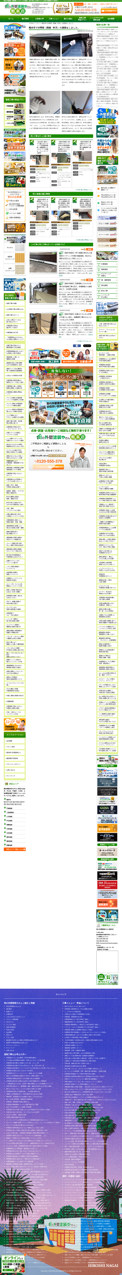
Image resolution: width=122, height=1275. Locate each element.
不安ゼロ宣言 (10, 1029)
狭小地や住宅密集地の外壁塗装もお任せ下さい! (14, 556)
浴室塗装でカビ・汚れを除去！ (12, 614)
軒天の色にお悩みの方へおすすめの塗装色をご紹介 (15, 503)
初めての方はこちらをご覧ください (75, 1006)
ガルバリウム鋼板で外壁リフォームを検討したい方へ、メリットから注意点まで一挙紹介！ (33, 1122)
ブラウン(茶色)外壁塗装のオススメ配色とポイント (107, 709)
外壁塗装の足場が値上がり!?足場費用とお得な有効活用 (81, 1170)
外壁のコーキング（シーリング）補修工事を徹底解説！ (81, 1079)
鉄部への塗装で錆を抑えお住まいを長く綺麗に (14, 591)
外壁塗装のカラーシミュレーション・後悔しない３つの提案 (24, 1073)
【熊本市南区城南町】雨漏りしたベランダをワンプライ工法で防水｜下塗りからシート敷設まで (107, 32)
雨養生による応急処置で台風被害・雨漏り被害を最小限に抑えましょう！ (28, 1226)
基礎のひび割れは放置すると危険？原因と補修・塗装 (22, 1229)
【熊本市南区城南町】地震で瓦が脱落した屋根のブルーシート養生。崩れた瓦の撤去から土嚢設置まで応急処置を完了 (107, 93)
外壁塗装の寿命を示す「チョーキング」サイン (14, 428)
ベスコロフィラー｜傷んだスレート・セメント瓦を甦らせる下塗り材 (85, 1190)
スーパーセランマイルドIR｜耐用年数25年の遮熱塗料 (81, 1187)
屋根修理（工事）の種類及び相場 (12, 358)
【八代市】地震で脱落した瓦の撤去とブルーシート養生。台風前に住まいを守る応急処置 (107, 71)
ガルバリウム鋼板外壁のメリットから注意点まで (107, 453)
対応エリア (9, 1035)
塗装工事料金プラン (82, 19)
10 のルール (10, 1022)
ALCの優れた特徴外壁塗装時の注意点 (12, 689)
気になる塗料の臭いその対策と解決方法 (105, 424)
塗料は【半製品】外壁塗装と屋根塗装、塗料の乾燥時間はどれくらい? (27, 1172)
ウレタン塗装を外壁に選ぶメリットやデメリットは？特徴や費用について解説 (88, 1226)
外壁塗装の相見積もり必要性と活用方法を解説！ (107, 383)
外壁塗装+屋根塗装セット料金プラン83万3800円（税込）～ (83, 1024)
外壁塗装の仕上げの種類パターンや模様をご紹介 (107, 726)
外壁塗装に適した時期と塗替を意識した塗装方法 (14, 387)
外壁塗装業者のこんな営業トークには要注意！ (107, 528)
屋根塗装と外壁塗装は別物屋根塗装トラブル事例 (15, 468)
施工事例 (25, 19)
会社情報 (9, 1032)
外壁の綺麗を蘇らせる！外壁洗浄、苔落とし (107, 604)
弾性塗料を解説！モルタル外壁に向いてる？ (107, 720)
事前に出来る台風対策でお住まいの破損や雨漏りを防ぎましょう (25, 1223)
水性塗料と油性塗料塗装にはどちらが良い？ (107, 563)
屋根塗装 (15, 111)
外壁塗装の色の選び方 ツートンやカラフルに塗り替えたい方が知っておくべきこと (31, 1068)
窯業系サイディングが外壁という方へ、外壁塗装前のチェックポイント (86, 1260)
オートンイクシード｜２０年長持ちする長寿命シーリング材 (83, 1218)
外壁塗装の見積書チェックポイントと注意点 (107, 395)
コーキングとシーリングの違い (15, 684)
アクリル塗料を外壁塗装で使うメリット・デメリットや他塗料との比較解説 (87, 1223)
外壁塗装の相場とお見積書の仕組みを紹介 (107, 389)
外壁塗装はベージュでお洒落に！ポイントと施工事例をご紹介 (25, 1249)
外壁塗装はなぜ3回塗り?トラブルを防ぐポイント (14, 480)
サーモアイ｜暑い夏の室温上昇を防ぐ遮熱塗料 (79, 1185)
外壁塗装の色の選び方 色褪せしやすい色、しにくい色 (22, 1063)
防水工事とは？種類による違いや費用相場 (15, 643)
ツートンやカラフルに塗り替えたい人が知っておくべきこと (109, 210)
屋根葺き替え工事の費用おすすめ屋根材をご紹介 (14, 364)
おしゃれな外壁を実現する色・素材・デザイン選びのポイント (25, 1236)
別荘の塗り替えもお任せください (107, 336)
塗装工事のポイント (12, 315)
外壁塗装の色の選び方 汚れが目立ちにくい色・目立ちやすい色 (25, 1065)
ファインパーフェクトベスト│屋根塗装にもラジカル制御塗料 (83, 1182)
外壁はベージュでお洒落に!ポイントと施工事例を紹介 (108, 703)
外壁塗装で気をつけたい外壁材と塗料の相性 (14, 707)
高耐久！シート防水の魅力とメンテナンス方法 (14, 660)
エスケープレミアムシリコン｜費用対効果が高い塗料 (81, 1195)
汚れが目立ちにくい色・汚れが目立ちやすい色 (109, 196)
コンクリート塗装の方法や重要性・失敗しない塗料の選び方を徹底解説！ (87, 1144)
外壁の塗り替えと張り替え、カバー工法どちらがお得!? (22, 1112)
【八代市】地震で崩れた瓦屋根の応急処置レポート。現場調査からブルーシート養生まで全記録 (107, 85)
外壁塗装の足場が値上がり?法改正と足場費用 (108, 517)
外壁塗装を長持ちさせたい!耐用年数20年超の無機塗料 (108, 493)
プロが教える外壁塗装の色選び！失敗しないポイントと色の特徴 (25, 1060)
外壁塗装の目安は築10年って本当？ (12, 326)
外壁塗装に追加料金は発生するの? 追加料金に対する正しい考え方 (84, 1076)
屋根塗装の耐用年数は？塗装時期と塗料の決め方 (107, 668)
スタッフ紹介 (10, 747)
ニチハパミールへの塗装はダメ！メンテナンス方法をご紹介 (24, 1218)
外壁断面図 (10, 701)
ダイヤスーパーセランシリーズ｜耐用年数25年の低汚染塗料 (83, 1192)
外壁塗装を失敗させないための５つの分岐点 (19, 1070)
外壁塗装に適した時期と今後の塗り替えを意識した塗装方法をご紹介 (27, 1130)
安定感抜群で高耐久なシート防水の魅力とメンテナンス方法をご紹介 (27, 1208)
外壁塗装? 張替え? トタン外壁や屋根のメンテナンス (80, 1084)
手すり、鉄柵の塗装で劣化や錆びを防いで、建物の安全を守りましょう (86, 1133)
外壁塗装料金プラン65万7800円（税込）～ (78, 1019)
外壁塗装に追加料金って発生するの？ (105, 377)
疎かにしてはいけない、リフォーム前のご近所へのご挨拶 (23, 1089)
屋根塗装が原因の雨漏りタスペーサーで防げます (14, 550)
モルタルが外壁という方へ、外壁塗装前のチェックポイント (83, 1257)
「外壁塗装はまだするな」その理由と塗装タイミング (15, 338)
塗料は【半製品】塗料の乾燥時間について (14, 678)
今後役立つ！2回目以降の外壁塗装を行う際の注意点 (80, 1061)
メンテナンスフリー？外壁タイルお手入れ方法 (107, 569)
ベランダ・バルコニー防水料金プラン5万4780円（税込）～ (82, 1027)
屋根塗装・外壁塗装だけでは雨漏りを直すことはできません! (24, 1096)
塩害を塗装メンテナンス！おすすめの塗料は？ (15, 672)
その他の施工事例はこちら (83, 190)
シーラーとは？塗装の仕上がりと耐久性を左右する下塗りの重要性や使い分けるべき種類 (91, 1249)
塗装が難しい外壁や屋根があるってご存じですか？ (107, 540)
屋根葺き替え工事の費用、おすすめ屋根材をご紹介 (80, 1053)
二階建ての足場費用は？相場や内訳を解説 (107, 523)
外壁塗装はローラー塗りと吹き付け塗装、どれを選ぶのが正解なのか (27, 1174)
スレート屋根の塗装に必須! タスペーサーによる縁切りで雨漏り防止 (26, 1166)
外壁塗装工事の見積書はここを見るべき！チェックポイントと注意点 (85, 1032)
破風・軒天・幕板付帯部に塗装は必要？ (13, 486)
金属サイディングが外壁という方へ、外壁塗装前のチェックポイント (85, 1262)
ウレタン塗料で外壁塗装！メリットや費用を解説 (15, 404)
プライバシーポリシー (13, 764)
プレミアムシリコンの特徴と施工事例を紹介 (106, 732)
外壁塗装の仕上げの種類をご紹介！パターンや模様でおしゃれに (25, 1262)
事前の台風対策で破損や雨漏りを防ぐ (105, 645)
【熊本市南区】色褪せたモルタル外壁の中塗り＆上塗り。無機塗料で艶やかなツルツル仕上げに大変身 (75, 317)
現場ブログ (9, 1011)
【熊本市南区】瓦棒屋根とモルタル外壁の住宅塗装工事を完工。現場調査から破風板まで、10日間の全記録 (75, 286)
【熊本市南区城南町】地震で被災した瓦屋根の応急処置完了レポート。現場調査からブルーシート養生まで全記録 (107, 56)
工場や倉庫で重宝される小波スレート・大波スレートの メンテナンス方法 (28, 1192)
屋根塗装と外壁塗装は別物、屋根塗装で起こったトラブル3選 (24, 1164)
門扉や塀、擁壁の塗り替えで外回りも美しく (78, 1063)
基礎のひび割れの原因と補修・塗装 (104, 656)
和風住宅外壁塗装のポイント (105, 575)
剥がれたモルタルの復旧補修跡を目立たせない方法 (15, 445)
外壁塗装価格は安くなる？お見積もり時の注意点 (15, 352)
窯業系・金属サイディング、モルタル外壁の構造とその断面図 (25, 1185)
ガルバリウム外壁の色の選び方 (105, 459)
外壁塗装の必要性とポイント (73, 1045)
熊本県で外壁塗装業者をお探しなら (17, 1042)
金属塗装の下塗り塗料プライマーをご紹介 (106, 482)
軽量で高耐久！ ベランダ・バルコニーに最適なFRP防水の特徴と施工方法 (28, 1203)
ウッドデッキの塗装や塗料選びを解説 (13, 608)
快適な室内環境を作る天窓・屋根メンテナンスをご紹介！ (82, 1112)
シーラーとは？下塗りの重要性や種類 (106, 488)
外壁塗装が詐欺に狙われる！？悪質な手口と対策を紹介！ (23, 1159)
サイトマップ (10, 776)
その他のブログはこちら (84, 341)
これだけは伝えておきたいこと (15, 1017)
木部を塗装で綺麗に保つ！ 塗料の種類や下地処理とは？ (23, 1216)
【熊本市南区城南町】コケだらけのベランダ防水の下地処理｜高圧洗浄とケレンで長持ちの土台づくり (107, 39)
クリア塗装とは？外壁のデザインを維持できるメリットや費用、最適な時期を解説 (89, 1229)
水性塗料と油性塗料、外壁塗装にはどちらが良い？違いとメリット (85, 1244)
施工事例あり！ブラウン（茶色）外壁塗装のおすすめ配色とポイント (27, 1252)
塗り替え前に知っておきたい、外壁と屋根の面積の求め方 (23, 1182)
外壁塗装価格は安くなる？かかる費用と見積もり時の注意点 (83, 1035)
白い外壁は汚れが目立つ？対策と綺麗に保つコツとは (107, 697)
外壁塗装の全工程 (12, 332)
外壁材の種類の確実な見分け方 (104, 441)
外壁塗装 (15, 106)
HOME (31, 23)
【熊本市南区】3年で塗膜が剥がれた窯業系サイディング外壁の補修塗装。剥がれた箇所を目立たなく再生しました (75, 255)
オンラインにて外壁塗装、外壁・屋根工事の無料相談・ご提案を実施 (85, 1071)
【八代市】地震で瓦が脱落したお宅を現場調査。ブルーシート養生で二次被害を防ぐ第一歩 (107, 78)
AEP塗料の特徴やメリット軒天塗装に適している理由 (107, 750)
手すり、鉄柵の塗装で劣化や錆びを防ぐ (13, 602)
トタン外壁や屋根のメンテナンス (12, 567)
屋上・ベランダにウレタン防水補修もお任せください (15, 654)
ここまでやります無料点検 (97, 19)
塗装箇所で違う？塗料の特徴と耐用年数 (106, 470)
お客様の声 (39, 19)
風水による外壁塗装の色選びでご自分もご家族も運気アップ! (24, 1076)
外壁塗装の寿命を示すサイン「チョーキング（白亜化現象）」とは (26, 1135)
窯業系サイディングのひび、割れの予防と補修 (107, 546)
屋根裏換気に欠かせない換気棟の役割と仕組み (14, 666)
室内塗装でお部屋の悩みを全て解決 (75, 1066)
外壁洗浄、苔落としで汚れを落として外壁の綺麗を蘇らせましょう (85, 1149)
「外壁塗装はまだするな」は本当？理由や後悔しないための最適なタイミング (29, 1083)
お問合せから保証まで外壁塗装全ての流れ (77, 1014)
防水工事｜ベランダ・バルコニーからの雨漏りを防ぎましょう (83, 1068)
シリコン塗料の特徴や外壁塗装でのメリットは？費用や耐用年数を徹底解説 (87, 1221)
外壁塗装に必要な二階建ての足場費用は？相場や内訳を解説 (83, 1172)
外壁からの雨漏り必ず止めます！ (75, 1042)
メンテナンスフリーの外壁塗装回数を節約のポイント (107, 447)
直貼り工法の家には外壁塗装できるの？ (105, 552)
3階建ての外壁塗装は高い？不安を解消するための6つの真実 (24, 1094)
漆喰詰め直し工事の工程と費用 (105, 581)
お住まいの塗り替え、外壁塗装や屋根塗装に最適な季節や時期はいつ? (27, 1133)
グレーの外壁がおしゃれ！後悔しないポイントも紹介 (107, 685)
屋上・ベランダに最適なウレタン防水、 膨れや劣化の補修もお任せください (29, 1205)
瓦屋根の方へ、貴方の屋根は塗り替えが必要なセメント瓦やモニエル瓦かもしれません (91, 1100)
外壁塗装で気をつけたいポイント (14, 474)
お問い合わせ (10, 770)
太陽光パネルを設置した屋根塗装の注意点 (107, 616)
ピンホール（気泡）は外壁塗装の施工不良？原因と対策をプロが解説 (27, 1146)
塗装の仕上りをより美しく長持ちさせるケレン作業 (15, 457)
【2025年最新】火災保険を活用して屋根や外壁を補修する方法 (83, 1040)
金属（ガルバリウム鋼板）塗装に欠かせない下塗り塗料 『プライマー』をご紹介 (89, 1255)
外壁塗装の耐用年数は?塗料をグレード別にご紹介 (15, 381)
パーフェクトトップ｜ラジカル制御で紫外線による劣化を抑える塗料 (85, 1179)
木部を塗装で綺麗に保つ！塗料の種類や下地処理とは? (108, 621)
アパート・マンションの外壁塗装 (75, 1162)
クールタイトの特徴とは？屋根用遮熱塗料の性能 (107, 738)
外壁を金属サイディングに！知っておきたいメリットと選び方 (83, 1081)
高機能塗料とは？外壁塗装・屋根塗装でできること (15, 462)
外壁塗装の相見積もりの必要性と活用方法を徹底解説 (22, 1156)
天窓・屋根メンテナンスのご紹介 (13, 509)
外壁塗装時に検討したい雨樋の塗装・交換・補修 (14, 521)
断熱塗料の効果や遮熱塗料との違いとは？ (107, 633)
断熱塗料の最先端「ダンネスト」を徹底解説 (107, 639)
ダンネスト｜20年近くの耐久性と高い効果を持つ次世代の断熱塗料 (85, 1210)
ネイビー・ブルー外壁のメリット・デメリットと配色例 (23, 1239)
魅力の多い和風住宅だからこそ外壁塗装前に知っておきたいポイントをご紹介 (88, 1092)
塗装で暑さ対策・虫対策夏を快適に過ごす (14, 422)
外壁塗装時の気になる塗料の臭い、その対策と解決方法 (23, 1091)
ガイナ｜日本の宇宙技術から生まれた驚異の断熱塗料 (81, 1213)
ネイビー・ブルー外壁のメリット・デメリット (107, 680)
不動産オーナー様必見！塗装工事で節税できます (107, 505)
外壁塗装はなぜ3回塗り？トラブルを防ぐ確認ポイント (22, 1153)
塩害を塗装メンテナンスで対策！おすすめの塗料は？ (22, 1213)
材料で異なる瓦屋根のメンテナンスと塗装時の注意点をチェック (84, 1097)
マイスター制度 (11, 1024)
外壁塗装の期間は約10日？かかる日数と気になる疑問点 (23, 1078)
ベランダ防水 (15, 123)
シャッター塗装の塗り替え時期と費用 (12, 620)
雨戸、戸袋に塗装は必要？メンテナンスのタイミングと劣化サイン (85, 1146)
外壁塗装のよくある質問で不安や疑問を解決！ (107, 360)
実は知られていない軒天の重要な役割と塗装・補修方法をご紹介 (84, 1107)
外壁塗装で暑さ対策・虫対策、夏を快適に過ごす (79, 1167)
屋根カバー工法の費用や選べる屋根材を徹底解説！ (80, 1055)
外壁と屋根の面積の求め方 (15, 695)
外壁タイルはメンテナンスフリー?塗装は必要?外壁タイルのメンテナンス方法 (88, 1089)
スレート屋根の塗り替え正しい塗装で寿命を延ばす (15, 544)
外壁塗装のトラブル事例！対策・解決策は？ (107, 662)
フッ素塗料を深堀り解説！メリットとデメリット (107, 715)
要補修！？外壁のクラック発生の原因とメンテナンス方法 (23, 1138)
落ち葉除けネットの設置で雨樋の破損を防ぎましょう (81, 1123)
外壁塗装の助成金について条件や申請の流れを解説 (80, 1074)
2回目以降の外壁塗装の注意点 (104, 464)
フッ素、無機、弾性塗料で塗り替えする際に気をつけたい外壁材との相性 (28, 1190)
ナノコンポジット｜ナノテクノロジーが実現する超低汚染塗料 (83, 1203)
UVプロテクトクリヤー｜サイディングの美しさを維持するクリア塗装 (85, 1208)
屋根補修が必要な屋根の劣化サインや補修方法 (14, 538)
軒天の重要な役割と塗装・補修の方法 (12, 497)
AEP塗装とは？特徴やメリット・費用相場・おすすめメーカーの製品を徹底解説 (89, 1231)
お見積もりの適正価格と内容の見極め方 (107, 400)
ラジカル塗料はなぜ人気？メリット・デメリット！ (107, 744)
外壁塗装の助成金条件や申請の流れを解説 (107, 365)
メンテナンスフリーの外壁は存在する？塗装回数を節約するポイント (27, 1120)
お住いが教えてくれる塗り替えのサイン (13, 321)
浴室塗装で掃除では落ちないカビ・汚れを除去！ (79, 1138)
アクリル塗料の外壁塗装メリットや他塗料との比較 (15, 399)
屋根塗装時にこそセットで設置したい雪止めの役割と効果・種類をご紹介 (87, 1120)
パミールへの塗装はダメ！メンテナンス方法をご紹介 (107, 627)
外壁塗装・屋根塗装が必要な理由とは (17, 1102)
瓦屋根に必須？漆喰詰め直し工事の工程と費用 (79, 1094)
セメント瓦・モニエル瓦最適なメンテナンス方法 (14, 585)
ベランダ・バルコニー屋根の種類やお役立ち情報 (15, 637)
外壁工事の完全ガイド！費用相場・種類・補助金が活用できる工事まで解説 (29, 1086)
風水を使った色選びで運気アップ (108, 189)
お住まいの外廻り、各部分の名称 (16, 1114)
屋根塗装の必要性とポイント (73, 1048)
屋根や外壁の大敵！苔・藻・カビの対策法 (106, 610)
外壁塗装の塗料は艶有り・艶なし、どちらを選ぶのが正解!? (82, 1242)
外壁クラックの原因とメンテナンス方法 (13, 433)
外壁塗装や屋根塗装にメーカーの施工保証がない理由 (107, 499)
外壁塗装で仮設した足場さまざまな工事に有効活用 (107, 511)
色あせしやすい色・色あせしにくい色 (107, 203)
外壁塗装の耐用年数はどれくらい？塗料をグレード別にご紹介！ (25, 1127)
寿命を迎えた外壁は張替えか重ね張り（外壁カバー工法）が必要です (85, 1058)
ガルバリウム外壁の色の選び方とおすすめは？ (20, 1125)
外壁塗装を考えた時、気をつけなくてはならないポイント (23, 1151)
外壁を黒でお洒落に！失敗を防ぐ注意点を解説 (107, 691)
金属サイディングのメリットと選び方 (12, 561)
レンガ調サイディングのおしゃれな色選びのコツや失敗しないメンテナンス (29, 1140)
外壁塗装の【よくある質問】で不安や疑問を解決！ (21, 1057)
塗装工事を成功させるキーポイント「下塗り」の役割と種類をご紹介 (85, 1252)
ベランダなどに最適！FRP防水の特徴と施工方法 (15, 649)
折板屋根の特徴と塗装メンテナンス (12, 573)
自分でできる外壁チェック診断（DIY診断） (19, 1107)
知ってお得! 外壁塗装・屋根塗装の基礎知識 (19, 1099)
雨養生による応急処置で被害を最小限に (107, 651)
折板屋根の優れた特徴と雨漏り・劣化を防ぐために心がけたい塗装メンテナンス (89, 1087)
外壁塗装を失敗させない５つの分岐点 (107, 371)
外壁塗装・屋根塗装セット (15, 117)
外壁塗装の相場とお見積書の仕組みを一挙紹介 (79, 1029)
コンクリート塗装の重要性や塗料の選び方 (13, 625)
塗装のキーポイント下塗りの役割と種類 (105, 476)
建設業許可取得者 (12, 758)
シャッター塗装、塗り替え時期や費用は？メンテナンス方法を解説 (85, 1141)
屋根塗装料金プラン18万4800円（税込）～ (78, 1022)
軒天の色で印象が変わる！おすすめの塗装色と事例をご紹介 (83, 1110)
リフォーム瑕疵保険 (12, 1019)
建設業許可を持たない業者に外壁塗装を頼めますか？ (22, 1040)
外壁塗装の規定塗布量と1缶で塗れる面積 (107, 598)
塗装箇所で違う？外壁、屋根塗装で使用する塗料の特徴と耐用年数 (85, 1236)
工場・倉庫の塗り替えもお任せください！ (107, 325)
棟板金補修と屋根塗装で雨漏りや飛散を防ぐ (14, 631)
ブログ (38, 23)
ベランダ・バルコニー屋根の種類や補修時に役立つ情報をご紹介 (25, 1197)
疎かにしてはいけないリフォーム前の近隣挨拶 (107, 418)
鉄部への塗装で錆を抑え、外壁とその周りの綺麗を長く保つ (83, 1128)
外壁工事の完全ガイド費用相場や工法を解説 (13, 346)
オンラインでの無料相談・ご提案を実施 (107, 354)
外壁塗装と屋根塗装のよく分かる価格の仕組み (79, 1009)
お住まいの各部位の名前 (14, 375)
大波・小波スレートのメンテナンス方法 (13, 713)
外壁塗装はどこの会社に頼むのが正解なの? (19, 1169)
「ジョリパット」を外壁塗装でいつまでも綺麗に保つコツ (23, 1187)
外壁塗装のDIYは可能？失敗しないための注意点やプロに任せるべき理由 (28, 1109)
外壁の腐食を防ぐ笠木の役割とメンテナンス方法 (15, 515)
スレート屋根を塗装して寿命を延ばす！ (77, 1157)
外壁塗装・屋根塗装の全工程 (73, 1017)
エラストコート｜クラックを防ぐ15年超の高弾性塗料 (81, 1205)
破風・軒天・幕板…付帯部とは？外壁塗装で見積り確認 (81, 1102)
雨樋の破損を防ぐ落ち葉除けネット (12, 532)
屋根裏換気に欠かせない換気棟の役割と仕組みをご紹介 (23, 1210)
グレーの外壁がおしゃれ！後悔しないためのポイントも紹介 (24, 1242)
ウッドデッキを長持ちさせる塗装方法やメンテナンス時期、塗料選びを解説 (87, 1136)
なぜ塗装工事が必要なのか (15, 309)
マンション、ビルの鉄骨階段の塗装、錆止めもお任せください (83, 1131)
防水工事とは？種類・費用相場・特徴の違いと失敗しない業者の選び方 (27, 1200)
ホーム (11, 19)
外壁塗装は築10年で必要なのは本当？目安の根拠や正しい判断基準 (26, 1081)
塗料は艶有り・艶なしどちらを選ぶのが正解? (106, 557)
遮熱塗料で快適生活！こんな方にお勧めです (78, 1200)
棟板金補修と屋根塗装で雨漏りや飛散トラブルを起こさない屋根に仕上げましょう (31, 1195)
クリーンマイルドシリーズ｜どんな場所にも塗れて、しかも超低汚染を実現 (87, 1216)
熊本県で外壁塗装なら (13, 752)
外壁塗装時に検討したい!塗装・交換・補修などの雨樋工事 (82, 1118)
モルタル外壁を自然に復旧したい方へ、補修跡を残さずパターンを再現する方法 (30, 1143)
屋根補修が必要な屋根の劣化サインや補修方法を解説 (81, 1125)
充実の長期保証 (11, 1027)
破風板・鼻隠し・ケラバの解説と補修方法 (15, 492)
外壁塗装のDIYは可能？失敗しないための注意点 (107, 534)
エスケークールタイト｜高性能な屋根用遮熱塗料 (79, 1197)
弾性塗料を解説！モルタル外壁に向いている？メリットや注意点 (25, 1257)
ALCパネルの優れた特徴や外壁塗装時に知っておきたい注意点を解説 (27, 1179)
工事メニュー (54, 19)
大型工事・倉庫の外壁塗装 (73, 1159)
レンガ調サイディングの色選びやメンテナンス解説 (15, 439)
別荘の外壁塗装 (69, 1164)
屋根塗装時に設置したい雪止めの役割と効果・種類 (15, 527)
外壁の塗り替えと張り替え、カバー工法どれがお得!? (107, 435)
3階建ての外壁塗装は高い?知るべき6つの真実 (107, 429)
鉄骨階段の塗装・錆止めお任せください (14, 596)
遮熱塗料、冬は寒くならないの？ (75, 1234)
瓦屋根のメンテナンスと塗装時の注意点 (14, 579)
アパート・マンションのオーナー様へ (107, 330)
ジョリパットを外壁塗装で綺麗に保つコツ (107, 587)
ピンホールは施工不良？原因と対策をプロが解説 (14, 451)
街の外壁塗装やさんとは (13, 1006)
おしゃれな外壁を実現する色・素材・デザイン (107, 674)
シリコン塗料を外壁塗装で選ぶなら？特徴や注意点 (15, 410)
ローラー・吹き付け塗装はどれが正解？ (105, 592)
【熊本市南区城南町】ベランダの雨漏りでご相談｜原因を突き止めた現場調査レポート (107, 48)
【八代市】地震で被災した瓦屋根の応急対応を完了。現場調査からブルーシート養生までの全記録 (107, 64)
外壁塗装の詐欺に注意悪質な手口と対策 (106, 406)
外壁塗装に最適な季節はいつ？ (14, 393)
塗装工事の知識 (11, 303)
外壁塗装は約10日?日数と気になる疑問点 (106, 412)
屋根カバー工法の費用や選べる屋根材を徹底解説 (14, 369)
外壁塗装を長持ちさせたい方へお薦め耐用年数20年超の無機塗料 (84, 1247)
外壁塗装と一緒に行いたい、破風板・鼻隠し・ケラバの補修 (83, 1105)
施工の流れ (68, 19)
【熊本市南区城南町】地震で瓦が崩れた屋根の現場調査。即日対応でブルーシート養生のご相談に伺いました (107, 102)
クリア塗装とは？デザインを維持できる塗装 (15, 416)
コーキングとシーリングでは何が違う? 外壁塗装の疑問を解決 (24, 1177)
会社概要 (111, 19)
